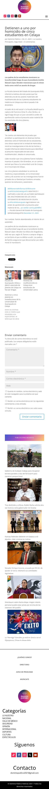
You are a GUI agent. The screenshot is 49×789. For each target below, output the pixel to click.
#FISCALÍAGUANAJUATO (19, 191)
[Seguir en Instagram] (12, 16)
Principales (9, 42)
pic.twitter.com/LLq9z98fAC (31, 208)
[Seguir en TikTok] (5, 16)
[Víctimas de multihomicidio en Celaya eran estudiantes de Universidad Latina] (31, 275)
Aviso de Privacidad (24, 672)
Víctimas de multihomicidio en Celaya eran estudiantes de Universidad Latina (30, 285)
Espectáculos (9, 737)
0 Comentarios (29, 42)
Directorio (24, 665)
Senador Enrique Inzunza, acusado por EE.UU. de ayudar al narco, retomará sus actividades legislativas (24, 571)
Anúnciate (24, 679)
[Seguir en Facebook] (8, 16)
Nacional (6, 718)
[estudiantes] (10, 127)
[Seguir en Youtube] (19, 16)
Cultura (6, 734)
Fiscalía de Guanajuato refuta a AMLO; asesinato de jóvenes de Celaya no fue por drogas (13, 285)
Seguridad (18, 42)
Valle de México (9, 721)
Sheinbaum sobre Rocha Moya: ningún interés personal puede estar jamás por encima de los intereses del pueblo (22, 605)
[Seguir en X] (16, 16)
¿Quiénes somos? (24, 657)
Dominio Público (14, 39)
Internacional (9, 729)
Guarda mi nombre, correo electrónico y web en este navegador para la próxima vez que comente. (23, 394)
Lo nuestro (37, 39)
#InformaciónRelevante (26, 189)
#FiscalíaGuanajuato (17, 202)
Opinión (6, 726)
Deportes (7, 732)
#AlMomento (13, 189)
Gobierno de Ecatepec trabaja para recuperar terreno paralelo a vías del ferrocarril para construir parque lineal (22, 473)
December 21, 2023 (31, 213)
